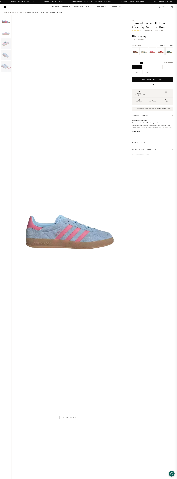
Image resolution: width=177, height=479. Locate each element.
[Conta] (167, 7)
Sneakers (55, 7)
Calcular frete (138, 137)
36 (157, 67)
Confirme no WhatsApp (163, 108)
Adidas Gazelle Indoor (17, 12)
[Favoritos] (163, 7)
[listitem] (136, 52)
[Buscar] (159, 7)
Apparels (66, 7)
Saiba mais (136, 131)
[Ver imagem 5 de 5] (5, 66)
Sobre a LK (116, 7)
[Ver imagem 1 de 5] (5, 20)
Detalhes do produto (140, 115)
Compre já (152, 84)
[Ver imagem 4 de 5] (5, 55)
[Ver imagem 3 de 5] (5, 43)
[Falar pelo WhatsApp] (172, 474)
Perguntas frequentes (140, 155)
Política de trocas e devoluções (144, 149)
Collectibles (103, 7)
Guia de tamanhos (168, 62)
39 (147, 72)
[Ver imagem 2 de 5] (5, 32)
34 (137, 67)
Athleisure (78, 7)
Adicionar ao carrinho (152, 79)
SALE (46, 7)
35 (147, 67)
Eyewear (90, 7)
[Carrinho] (171, 7)
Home (5, 12)
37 (168, 67)
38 (137, 72)
